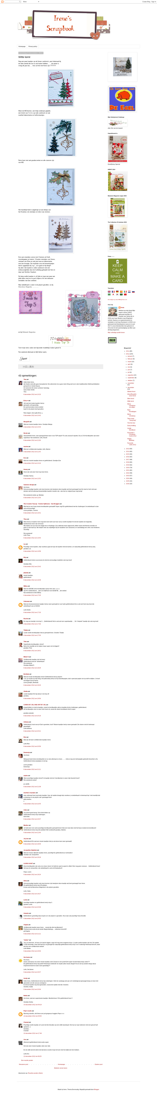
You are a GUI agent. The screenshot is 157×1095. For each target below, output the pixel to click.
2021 (128, 470)
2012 (128, 354)
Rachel (26, 618)
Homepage (22, 46)
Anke (25, 810)
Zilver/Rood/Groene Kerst (131, 395)
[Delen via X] (28, 366)
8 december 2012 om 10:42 (32, 415)
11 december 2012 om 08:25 (32, 1056)
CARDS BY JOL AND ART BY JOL (35, 705)
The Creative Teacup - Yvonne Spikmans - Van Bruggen (41, 504)
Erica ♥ (26, 400)
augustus (131, 375)
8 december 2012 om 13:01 (32, 513)
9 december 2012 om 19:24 (32, 874)
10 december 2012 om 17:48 (33, 1033)
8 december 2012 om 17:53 (32, 635)
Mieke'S (26, 657)
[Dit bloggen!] (26, 366)
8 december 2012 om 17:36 (32, 624)
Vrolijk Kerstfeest (131, 429)
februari (130, 359)
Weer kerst (130, 398)
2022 (128, 473)
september (131, 378)
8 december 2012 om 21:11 (32, 769)
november (131, 383)
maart (130, 361)
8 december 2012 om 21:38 (32, 786)
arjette (26, 775)
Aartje (26, 978)
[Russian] (134, 292)
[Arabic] (122, 295)
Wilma (26, 586)
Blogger (96, 1089)
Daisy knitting (131, 425)
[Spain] (122, 292)
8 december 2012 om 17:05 (32, 595)
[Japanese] (114, 295)
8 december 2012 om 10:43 (32, 427)
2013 (128, 449)
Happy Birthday (130, 439)
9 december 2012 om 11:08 (32, 832)
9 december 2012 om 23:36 (32, 989)
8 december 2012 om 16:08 (32, 580)
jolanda (26, 573)
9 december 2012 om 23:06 (32, 951)
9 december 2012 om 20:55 (32, 918)
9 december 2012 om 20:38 (32, 907)
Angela (26, 925)
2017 (128, 459)
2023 (128, 475)
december (131, 387)
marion (26, 446)
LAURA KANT (28, 863)
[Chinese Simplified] (126, 295)
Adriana (26, 722)
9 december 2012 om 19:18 (32, 857)
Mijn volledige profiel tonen (116, 332)
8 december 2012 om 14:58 (32, 551)
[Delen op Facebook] (30, 366)
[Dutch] (130, 292)
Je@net (26, 838)
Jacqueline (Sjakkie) (30, 850)
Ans (25, 1039)
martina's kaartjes (30, 793)
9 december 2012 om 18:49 (32, 844)
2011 (128, 351)
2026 (128, 484)
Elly (25, 557)
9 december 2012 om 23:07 (32, 972)
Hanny (26, 469)
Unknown (27, 601)
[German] (118, 292)
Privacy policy (33, 46)
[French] (114, 292)
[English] (109, 292)
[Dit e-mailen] (24, 366)
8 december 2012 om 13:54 (32, 538)
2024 (128, 478)
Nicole (26, 433)
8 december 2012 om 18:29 (32, 668)
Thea (25, 519)
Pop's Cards (28, 1011)
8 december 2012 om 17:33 (32, 612)
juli (129, 372)
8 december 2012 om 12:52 (32, 478)
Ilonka (25, 995)
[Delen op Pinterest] (33, 366)
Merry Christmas (131, 415)
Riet (25, 737)
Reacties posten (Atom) (35, 1073)
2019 (128, 465)
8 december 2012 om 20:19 (32, 716)
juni (129, 369)
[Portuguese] (109, 295)
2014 (128, 451)
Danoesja (27, 752)
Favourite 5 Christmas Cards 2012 (131, 434)
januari (130, 356)
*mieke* (26, 940)
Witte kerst (130, 401)
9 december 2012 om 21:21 (32, 934)
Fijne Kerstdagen (131, 410)
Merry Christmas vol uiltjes (131, 405)
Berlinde (26, 674)
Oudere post (98, 1064)
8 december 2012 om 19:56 (32, 698)
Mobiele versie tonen (60, 1068)
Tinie (25, 641)
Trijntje (26, 630)
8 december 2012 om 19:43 (32, 685)
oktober (130, 380)
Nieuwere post (23, 1064)
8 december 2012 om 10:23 (32, 394)
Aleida (26, 691)
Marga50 (26, 421)
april (129, 364)
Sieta (25, 881)
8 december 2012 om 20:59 (32, 746)
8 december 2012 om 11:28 (32, 440)
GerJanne (27, 957)
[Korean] (118, 295)
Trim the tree (131, 423)
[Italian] (126, 292)
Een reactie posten (27, 1060)
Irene (122, 307)
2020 (128, 467)
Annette (26, 913)
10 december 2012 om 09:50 (33, 1016)
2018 (128, 462)
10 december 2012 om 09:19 (33, 1004)
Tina (25, 379)
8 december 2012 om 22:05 (32, 804)
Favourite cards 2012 (131, 444)
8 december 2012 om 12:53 (32, 497)
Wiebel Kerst (131, 391)
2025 (128, 481)
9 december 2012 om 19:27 (32, 894)
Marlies (26, 825)
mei (129, 367)
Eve (25, 458)
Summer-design (29, 485)
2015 (128, 454)
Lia (25, 544)
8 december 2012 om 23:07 (32, 819)
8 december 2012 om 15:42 (32, 566)
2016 (128, 457)
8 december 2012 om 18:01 (32, 650)
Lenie (25, 900)
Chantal (26, 1022)
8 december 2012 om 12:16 (32, 463)
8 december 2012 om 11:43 (32, 452)
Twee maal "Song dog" (131, 419)
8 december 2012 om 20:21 (32, 731)
